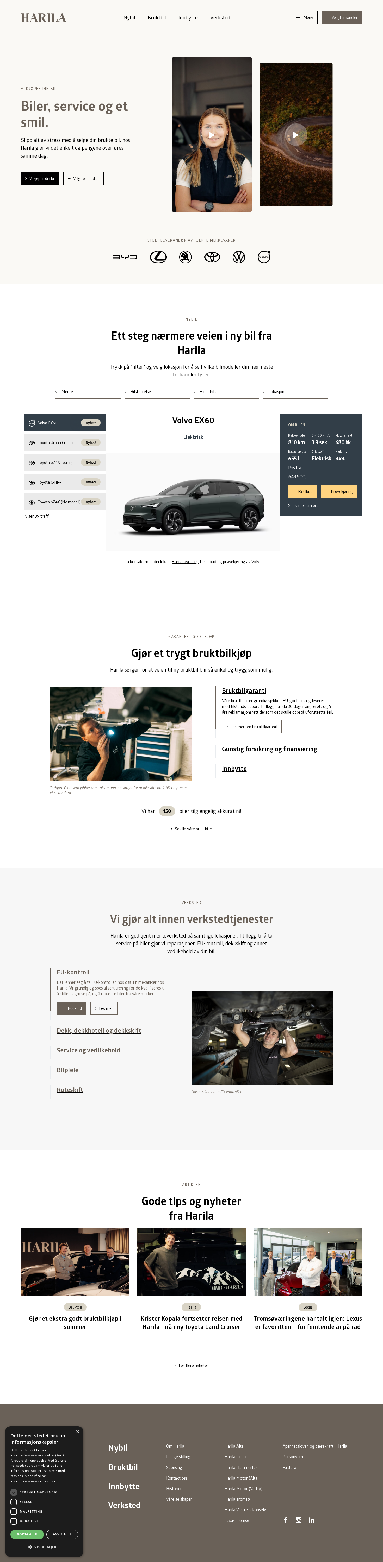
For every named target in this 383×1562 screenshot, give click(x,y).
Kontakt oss (177, 1483)
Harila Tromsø (237, 1504)
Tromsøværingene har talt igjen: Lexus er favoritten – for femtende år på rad (308, 1328)
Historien (174, 1494)
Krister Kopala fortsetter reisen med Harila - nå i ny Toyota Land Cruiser (191, 1328)
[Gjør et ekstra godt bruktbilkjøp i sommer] (75, 1267)
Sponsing (174, 1473)
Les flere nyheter (193, 1371)
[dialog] (44, 1491)
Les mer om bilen (306, 505)
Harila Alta (234, 1451)
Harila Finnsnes (238, 1462)
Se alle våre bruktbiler (193, 828)
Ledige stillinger (180, 1462)
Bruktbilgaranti (244, 690)
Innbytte (188, 17)
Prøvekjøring (342, 491)
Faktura (289, 1473)
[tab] (65, 422)
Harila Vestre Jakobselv (245, 1515)
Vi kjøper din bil (42, 178)
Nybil (129, 17)
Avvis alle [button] (62, 1534)
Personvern (293, 1462)
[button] (44, 1547)
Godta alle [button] (27, 1534)
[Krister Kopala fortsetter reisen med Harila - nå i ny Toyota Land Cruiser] (191, 1267)
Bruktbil (157, 17)
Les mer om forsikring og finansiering (262, 746)
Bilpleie (67, 1075)
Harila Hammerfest (242, 1473)
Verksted (220, 17)
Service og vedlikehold (88, 1056)
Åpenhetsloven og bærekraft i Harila (315, 1451)
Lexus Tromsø (237, 1526)
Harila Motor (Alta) (242, 1483)
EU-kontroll (73, 972)
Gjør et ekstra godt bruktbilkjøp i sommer (75, 1328)
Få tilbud (305, 491)
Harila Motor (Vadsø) (243, 1494)
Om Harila (175, 1451)
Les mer (106, 1033)
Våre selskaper (179, 1504)
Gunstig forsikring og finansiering (269, 710)
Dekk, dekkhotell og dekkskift (99, 992)
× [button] (77, 1432)
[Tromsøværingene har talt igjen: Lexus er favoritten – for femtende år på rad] (308, 1267)
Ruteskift (70, 1095)
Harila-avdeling (185, 561)
